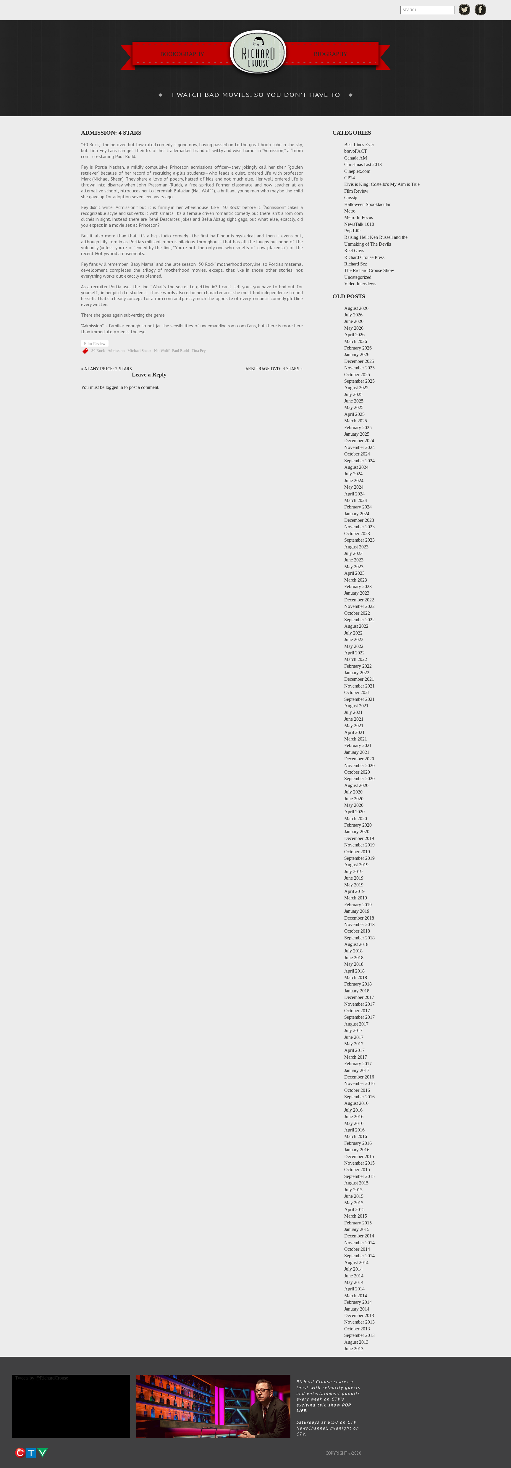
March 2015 (355, 1215)
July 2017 (353, 1030)
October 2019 (357, 851)
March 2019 (355, 897)
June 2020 (353, 798)
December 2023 (359, 520)
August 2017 (356, 1023)
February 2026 (358, 347)
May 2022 (353, 646)
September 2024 (359, 460)
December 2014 (359, 1235)
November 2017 (359, 1004)
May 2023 (353, 566)
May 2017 (353, 1043)
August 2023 (356, 546)
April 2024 (354, 493)
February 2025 (358, 427)
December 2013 (359, 1315)
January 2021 (356, 752)
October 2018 (357, 930)
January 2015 (356, 1229)
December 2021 (359, 679)
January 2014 (356, 1308)
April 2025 (354, 414)
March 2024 (355, 500)
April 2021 (354, 732)
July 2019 (353, 871)
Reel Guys (354, 250)
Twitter (464, 9)
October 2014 (357, 1249)
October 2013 (357, 1328)
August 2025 (356, 387)
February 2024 (358, 506)
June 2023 (353, 559)
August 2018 (356, 944)
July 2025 (353, 394)
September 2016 (359, 1096)
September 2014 (359, 1255)
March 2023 (355, 579)
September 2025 (359, 381)
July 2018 (353, 950)
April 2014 (354, 1288)
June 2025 (353, 400)
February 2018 (358, 983)
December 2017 (359, 997)
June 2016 (353, 1116)
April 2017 (354, 1050)
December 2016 (359, 1076)
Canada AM (355, 157)
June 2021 (353, 719)
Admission (116, 351)
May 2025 (353, 407)
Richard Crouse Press (364, 257)
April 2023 (354, 573)
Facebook (480, 9)
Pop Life (352, 230)
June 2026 (353, 321)
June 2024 (353, 480)
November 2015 (359, 1163)
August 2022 (356, 626)
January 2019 (356, 911)
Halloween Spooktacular (367, 204)
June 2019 (353, 878)
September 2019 (359, 858)
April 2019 (354, 891)
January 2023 (356, 592)
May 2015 (353, 1202)
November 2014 (359, 1242)
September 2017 (359, 1017)
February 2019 (358, 904)
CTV (31, 1453)
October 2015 (357, 1169)
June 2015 (353, 1196)
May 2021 (353, 725)
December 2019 (359, 838)
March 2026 (355, 341)
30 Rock (98, 351)
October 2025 (357, 374)
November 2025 (359, 367)
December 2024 (359, 440)
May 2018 (353, 964)
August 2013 (356, 1342)
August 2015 (356, 1182)
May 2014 (353, 1282)
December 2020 (359, 758)
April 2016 (354, 1129)
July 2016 (353, 1110)
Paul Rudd (180, 351)
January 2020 (356, 831)
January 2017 (356, 1070)
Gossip (350, 197)
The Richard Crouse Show (369, 270)
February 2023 (358, 586)
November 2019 (359, 844)
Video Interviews (360, 283)
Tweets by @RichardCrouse (41, 1377)
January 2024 (356, 513)
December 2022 (359, 599)
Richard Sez (355, 263)
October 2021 (357, 692)
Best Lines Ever (359, 144)
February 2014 (358, 1302)
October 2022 (357, 613)
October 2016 (357, 1090)
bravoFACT (355, 151)
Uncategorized (357, 277)
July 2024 (353, 473)
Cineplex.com (357, 171)
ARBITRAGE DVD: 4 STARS (272, 368)
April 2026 (354, 334)
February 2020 (358, 825)
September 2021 (359, 699)
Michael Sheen (139, 351)
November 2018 (359, 924)
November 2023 (359, 526)
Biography (330, 54)
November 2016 (359, 1083)
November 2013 (359, 1321)
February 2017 (358, 1063)
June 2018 (353, 957)
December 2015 (359, 1156)
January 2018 (356, 990)
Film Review (95, 343)
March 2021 (355, 738)
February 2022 (358, 666)
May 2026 (353, 328)
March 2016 (355, 1136)
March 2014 (355, 1295)
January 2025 (356, 434)
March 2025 (355, 420)
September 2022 (359, 619)
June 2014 (353, 1275)
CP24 (349, 177)
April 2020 (354, 811)
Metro (349, 210)
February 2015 (358, 1222)
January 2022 (356, 672)
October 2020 (357, 772)
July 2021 (353, 712)
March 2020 (355, 818)
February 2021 (358, 745)
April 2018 (354, 970)
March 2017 (355, 1057)
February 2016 (358, 1143)
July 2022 (353, 632)
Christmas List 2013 (363, 164)
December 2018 (359, 917)
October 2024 (357, 453)
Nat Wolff (161, 351)
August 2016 (356, 1103)
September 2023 (359, 540)
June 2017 (353, 1037)
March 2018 (355, 977)
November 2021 (359, 685)
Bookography (182, 54)
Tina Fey (199, 351)
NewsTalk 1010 (359, 224)
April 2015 (354, 1209)
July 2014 (353, 1268)
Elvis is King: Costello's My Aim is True (382, 184)
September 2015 (359, 1176)
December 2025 (359, 361)
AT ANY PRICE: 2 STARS (108, 368)
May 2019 (353, 884)
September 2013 (359, 1335)
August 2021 (356, 705)
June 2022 (353, 639)
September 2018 (359, 937)
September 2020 (359, 778)
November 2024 (359, 447)
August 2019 (356, 864)
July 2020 (353, 791)
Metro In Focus (358, 217)
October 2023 (357, 533)
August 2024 (356, 467)
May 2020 (353, 805)
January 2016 (356, 1149)
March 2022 (355, 659)
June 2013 (353, 1348)
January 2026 (356, 354)
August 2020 (356, 785)
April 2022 (354, 652)
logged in (114, 387)
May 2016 (353, 1123)
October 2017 (357, 1010)
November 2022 (359, 606)
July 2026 (353, 314)
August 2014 (356, 1262)
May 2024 (353, 487)
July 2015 (353, 1189)
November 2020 (359, 765)
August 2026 (356, 308)
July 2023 (353, 553)
